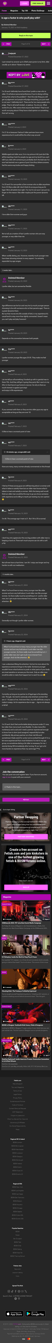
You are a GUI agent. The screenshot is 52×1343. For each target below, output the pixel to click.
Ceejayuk (12, 53)
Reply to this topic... (13, 787)
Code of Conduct (17, 1105)
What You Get (11, 1119)
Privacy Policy (17, 1098)
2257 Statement (17, 1112)
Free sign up (38, 3)
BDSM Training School (17, 1256)
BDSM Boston (17, 1201)
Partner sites (18, 1266)
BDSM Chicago (17, 1208)
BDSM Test (17, 1242)
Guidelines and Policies (17, 1101)
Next (44, 44)
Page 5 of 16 (26, 44)
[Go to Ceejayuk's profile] (4, 55)
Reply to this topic (26, 35)
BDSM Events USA (17, 1219)
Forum (4, 10)
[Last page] (49, 44)
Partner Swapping (26, 837)
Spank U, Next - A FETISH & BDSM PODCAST (17, 1296)
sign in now (6, 777)
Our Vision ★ (23, 1119)
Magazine (14, 10)
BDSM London (17, 1142)
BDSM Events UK (17, 1174)
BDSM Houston (17, 1204)
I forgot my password (17, 1115)
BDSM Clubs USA (17, 1215)
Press (17, 1129)
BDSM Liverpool (17, 1153)
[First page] (3, 44)
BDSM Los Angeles (17, 1190)
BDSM (17, 1231)
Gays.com (17, 1269)
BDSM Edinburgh (17, 1160)
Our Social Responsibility (18, 1126)
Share (27, 800)
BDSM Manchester (17, 1149)
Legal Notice (18, 1094)
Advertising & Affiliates (17, 1122)
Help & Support (17, 1084)
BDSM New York (17, 1187)
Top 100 (25, 10)
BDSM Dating (17, 1249)
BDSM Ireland (17, 1163)
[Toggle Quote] (5, 452)
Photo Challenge (37, 10)
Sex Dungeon (17, 1238)
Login (24, 3)
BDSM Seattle (17, 1211)
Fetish (18, 1235)
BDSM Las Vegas (17, 1194)
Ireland (22, 1139)
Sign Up (26, 887)
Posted (18, 57)
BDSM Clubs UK (17, 1171)
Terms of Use (17, 1091)
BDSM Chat (17, 1246)
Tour (12, 1087)
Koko (17, 1276)
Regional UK (15, 1139)
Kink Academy (22, 27)
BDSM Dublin (17, 1167)
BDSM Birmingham (17, 1146)
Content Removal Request (17, 1108)
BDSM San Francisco (17, 1197)
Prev (8, 44)
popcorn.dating (17, 1272)
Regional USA (17, 1184)
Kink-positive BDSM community (32, 1324)
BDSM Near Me (17, 1253)
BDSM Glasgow (17, 1156)
